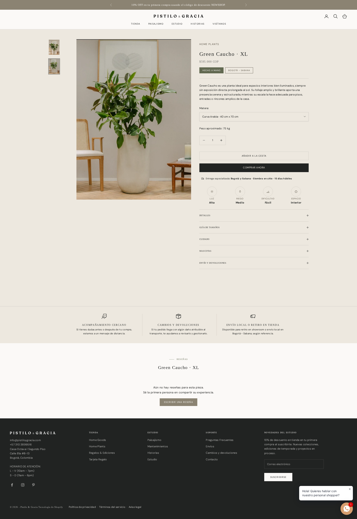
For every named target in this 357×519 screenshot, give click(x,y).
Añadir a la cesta (254, 155)
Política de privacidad (82, 507)
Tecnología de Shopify (50, 507)
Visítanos (219, 24)
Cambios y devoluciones (221, 453)
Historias (197, 24)
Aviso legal (135, 507)
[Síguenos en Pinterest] (33, 485)
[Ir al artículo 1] (54, 47)
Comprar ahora (254, 167)
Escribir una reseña (178, 402)
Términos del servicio (112, 507)
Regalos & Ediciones (102, 453)
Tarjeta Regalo (98, 459)
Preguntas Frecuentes (219, 440)
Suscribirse (278, 477)
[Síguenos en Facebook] (12, 485)
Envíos (210, 446)
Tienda (135, 24)
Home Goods (97, 440)
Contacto (212, 459)
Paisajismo (155, 24)
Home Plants (97, 446)
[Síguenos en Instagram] (23, 485)
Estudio (177, 24)
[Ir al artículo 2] (54, 66)
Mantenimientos (158, 446)
